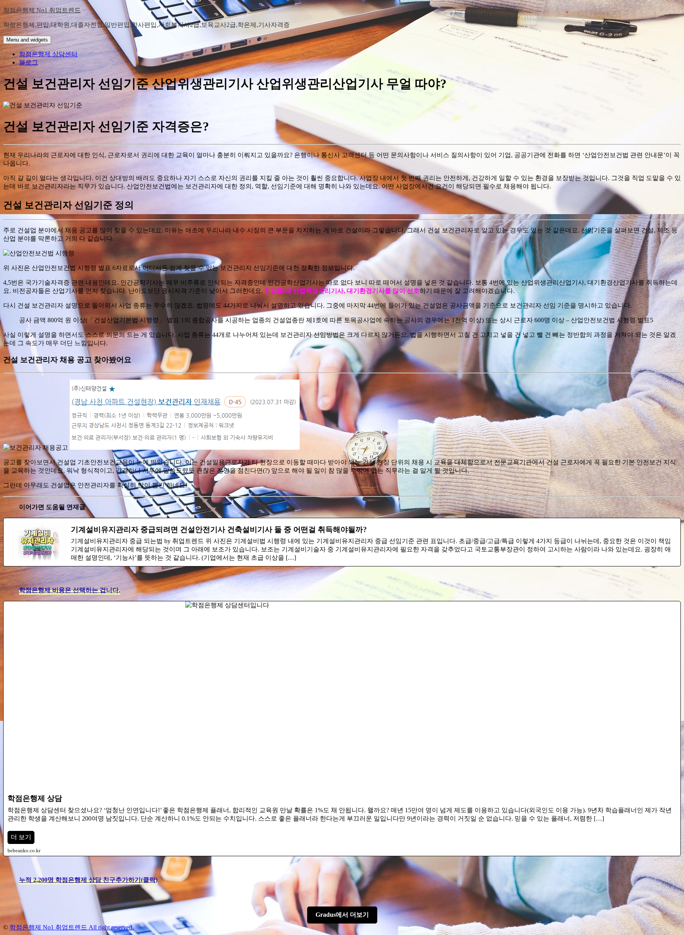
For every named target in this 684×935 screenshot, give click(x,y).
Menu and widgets (27, 40)
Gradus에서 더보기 (342, 914)
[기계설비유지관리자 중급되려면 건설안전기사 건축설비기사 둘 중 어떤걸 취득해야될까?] (342, 542)
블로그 (28, 62)
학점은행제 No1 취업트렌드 (42, 10)
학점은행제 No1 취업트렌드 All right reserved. (72, 927)
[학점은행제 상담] (342, 728)
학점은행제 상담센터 (48, 54)
